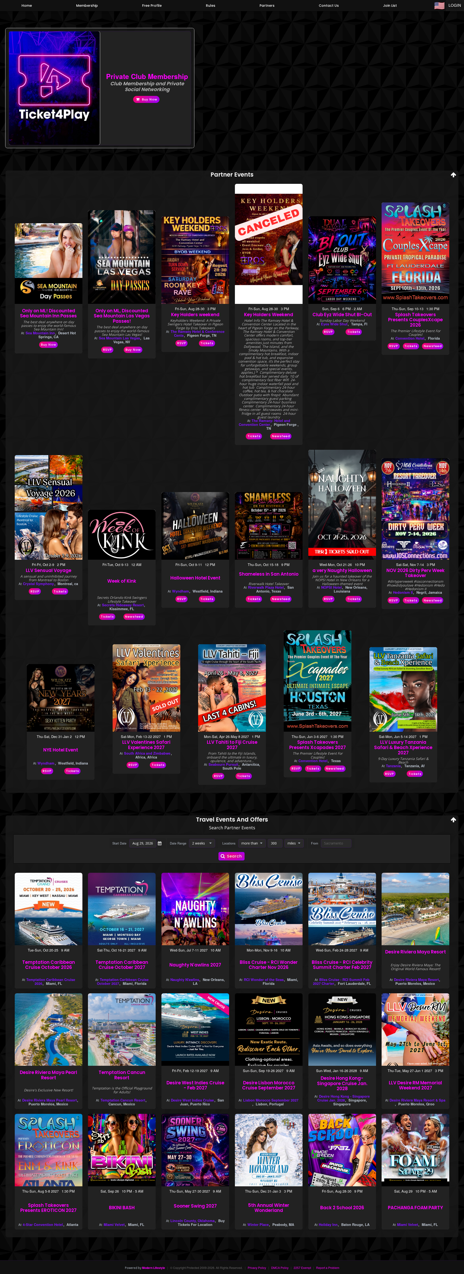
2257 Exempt (302, 1268)
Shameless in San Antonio (268, 574)
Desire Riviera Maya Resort (415, 952)
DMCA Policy (280, 1268)
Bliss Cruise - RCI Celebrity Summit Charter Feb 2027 (342, 965)
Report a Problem (327, 1268)
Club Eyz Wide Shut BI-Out (342, 314)
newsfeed (281, 436)
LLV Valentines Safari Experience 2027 (146, 745)
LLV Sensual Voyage (48, 570)
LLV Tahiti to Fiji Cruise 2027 (232, 745)
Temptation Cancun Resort (122, 1075)
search (234, 856)
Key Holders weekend (195, 314)
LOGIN (455, 5)
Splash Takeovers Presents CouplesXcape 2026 (415, 319)
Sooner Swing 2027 (195, 1206)
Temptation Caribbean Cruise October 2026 (48, 965)
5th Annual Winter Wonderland (268, 1208)
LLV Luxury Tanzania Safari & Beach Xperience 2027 (403, 747)
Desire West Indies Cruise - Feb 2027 (195, 1085)
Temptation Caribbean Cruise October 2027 (121, 965)
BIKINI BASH (122, 1207)
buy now (149, 99)
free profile (152, 5)
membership (87, 5)
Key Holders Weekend (268, 314)
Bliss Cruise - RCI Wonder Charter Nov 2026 (269, 965)
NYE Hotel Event (60, 750)
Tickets (206, 343)
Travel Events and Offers (232, 819)
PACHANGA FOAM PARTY (415, 1207)
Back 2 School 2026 (342, 1207)
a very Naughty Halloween (342, 570)
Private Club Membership (147, 76)
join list (390, 5)
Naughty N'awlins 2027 (195, 965)
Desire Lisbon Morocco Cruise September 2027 (268, 1085)
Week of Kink (121, 581)
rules (210, 5)
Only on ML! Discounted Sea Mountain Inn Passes (48, 313)
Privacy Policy (257, 1268)
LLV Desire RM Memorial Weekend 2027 (415, 1085)
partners (267, 5)
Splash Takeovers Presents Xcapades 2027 (317, 745)
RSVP (107, 349)
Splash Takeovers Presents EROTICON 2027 (48, 1208)
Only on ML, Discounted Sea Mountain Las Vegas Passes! (122, 316)
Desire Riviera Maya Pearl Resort (48, 1075)
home (27, 5)
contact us (329, 5)
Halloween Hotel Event (195, 578)
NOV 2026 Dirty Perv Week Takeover (415, 573)
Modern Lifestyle (153, 1268)
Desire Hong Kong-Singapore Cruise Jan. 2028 (342, 1083)
